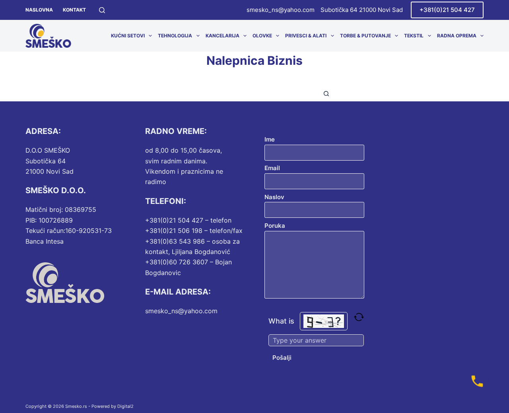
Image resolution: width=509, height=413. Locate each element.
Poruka (274, 225)
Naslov (274, 197)
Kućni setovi (128, 36)
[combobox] (247, 93)
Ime (269, 139)
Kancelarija (222, 36)
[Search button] (326, 93)
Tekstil (414, 36)
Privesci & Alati (305, 36)
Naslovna (39, 10)
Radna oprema (456, 36)
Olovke (262, 36)
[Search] (102, 10)
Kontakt (74, 10)
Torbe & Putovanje (365, 36)
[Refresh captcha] (359, 317)
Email (272, 168)
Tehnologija (175, 36)
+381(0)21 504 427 (447, 10)
